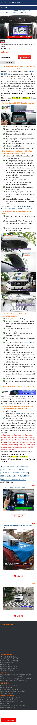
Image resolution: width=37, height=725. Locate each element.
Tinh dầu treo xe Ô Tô (7, 662)
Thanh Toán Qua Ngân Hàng (9, 689)
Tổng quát (4, 62)
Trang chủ (3, 11)
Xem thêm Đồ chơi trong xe (9, 666)
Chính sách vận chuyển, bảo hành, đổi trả (13, 691)
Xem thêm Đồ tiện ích (7, 670)
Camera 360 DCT (13, 11)
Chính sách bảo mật (7, 693)
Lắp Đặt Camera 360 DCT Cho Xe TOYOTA (17, 467)
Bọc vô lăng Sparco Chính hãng (10, 659)
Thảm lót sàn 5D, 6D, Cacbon (9, 657)
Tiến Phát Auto (11, 707)
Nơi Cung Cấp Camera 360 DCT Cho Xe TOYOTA (15, 476)
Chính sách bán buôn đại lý (9, 685)
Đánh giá (12, 63)
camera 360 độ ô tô (22, 413)
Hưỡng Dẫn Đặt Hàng (7, 687)
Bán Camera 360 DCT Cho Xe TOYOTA (12, 470)
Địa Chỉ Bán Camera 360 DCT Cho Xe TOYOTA (14, 473)
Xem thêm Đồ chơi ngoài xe (9, 668)
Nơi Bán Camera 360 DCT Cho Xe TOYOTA (13, 479)
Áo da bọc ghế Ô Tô (6, 664)
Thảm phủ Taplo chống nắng (9, 660)
